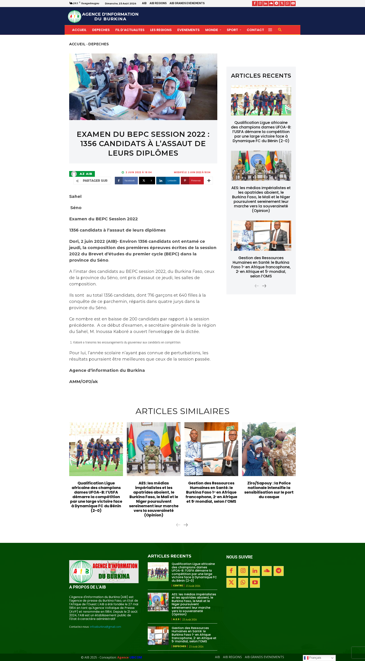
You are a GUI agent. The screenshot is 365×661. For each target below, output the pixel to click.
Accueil (77, 44)
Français (315, 657)
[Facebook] (254, 3)
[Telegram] (276, 3)
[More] (209, 180)
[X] (282, 3)
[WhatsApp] (287, 3)
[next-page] (264, 286)
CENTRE (178, 585)
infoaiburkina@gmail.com (105, 626)
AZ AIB (86, 173)
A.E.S (176, 619)
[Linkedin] (265, 3)
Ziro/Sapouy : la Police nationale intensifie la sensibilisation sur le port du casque (269, 489)
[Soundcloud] (271, 3)
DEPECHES (98, 44)
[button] (279, 29)
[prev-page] (257, 286)
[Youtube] (293, 3)
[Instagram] (260, 3)
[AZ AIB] (75, 174)
